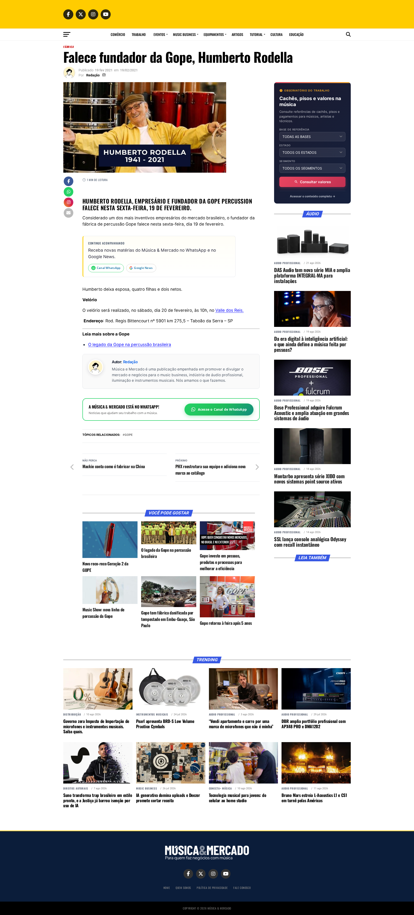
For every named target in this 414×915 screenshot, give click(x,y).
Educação (296, 34)
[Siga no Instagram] (68, 203)
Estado (285, 145)
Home (166, 888)
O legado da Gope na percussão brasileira (129, 344)
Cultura (276, 34)
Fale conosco (242, 888)
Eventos (159, 34)
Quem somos (183, 888)
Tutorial (256, 34)
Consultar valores (315, 182)
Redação (93, 75)
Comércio (118, 34)
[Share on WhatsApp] (68, 192)
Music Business (184, 34)
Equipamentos (214, 34)
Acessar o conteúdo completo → (312, 196)
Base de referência (294, 129)
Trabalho (139, 34)
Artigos (237, 34)
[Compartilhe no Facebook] (68, 181)
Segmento (287, 161)
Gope (128, 435)
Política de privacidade (212, 888)
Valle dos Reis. (229, 310)
